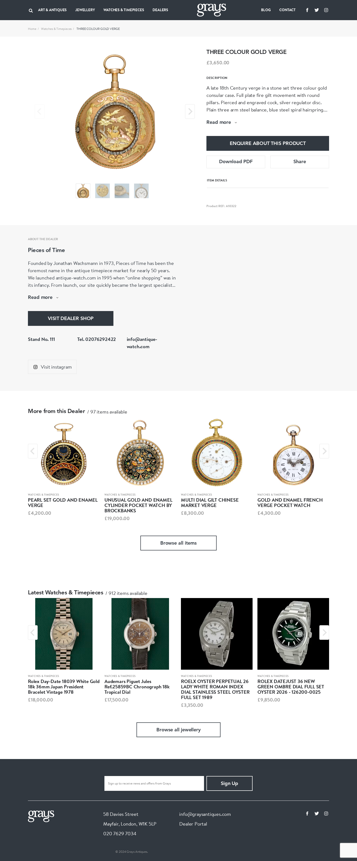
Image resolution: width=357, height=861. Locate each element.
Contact (287, 9)
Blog (266, 9)
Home (32, 28)
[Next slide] (190, 111)
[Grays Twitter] (317, 10)
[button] (83, 191)
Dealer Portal (193, 823)
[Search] (31, 10)
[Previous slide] (39, 111)
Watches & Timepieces (56, 28)
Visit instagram (56, 366)
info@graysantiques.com (205, 814)
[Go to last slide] (33, 451)
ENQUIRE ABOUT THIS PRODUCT (268, 143)
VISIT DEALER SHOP (71, 318)
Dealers (160, 9)
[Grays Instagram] (326, 10)
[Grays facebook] (307, 10)
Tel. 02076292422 (96, 339)
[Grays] (41, 815)
